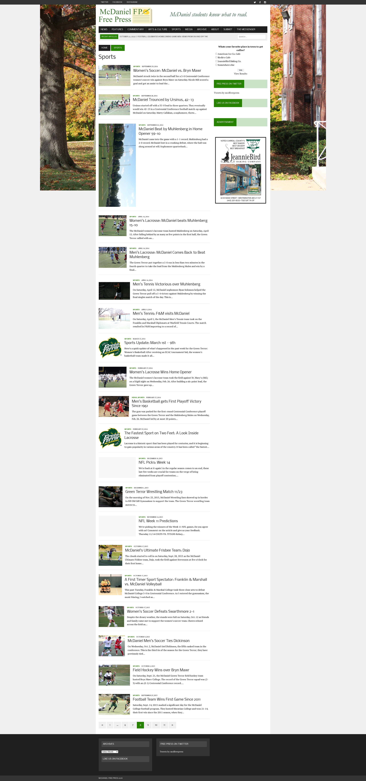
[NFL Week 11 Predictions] (117, 534)
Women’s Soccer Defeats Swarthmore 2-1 (160, 612)
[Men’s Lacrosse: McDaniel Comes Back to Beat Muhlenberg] (113, 266)
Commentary (136, 29)
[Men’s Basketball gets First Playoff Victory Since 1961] (114, 415)
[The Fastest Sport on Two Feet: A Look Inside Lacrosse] (110, 446)
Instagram (132, 2)
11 (164, 725)
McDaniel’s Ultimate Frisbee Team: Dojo (157, 550)
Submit (227, 29)
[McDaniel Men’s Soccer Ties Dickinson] (112, 654)
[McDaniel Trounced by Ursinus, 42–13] (114, 113)
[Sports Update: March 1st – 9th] (110, 356)
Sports (176, 29)
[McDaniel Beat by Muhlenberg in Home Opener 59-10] (117, 204)
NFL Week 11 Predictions (158, 521)
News (104, 29)
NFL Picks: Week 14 (154, 463)
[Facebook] (260, 2)
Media (189, 29)
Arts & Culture (157, 29)
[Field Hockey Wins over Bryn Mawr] (114, 683)
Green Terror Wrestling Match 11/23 (153, 492)
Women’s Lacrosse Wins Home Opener (160, 372)
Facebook (117, 2)
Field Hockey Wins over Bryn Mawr (161, 670)
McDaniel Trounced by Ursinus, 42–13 (163, 100)
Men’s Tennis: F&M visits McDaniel (161, 314)
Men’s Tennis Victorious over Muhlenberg (166, 284)
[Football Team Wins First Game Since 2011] (114, 712)
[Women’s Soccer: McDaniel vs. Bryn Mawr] (114, 84)
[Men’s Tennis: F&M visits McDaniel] (114, 327)
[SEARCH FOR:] (251, 36)
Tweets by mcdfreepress (226, 92)
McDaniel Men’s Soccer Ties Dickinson (159, 641)
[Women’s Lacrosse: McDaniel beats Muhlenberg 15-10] (113, 234)
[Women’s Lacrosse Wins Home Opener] (113, 385)
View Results (240, 73)
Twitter (104, 2)
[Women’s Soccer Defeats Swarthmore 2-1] (111, 625)
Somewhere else (226, 64)
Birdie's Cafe (224, 57)
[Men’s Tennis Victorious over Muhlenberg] (114, 297)
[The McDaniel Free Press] (125, 15)
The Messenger (246, 29)
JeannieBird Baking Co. (229, 61)
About (215, 29)
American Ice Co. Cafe (229, 53)
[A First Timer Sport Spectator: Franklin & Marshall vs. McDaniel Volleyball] (110, 593)
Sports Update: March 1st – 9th (149, 343)
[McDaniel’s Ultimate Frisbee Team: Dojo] (110, 563)
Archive (202, 29)
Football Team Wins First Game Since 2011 (167, 700)
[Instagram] (265, 2)
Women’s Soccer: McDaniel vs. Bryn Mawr (167, 71)
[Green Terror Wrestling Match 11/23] (111, 505)
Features (117, 29)
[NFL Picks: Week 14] (117, 476)
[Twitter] (254, 2)
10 (156, 725)
